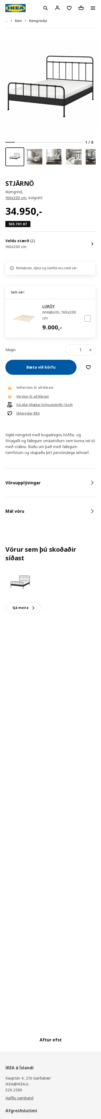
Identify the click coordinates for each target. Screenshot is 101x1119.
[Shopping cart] (81, 7)
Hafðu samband (19, 1097)
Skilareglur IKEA (28, 413)
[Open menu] (93, 8)
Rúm (18, 21)
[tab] (50, 482)
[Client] (57, 7)
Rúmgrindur (38, 21)
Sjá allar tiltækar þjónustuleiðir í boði (44, 405)
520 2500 (13, 1089)
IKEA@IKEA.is (17, 1084)
